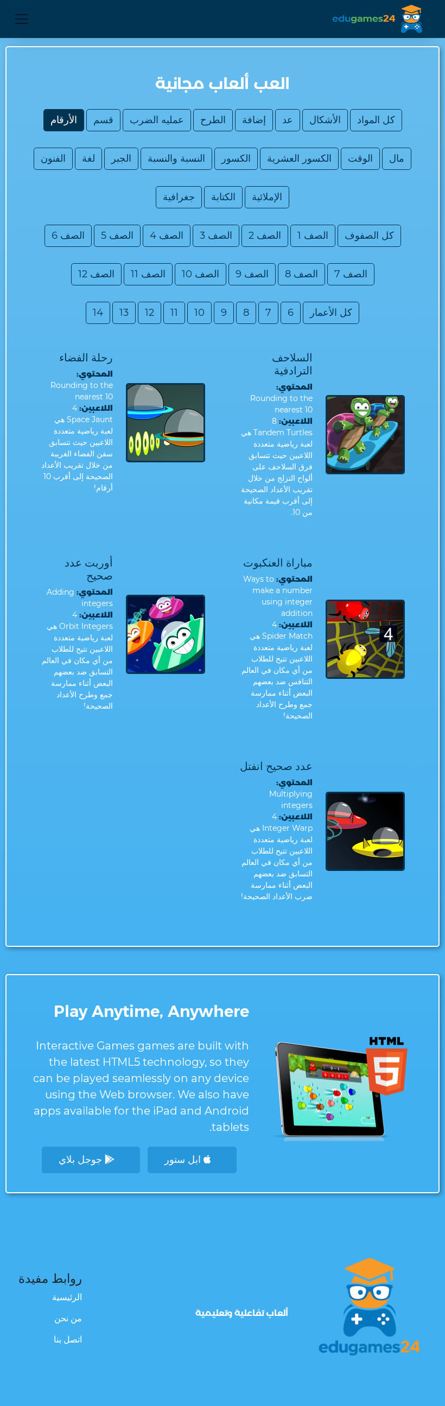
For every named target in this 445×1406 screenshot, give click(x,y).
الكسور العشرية (299, 158)
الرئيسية (67, 1297)
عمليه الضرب (157, 120)
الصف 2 (265, 235)
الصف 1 (312, 235)
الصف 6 (68, 235)
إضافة (254, 120)
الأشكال (325, 120)
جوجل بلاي (82, 1160)
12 (149, 313)
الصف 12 (96, 274)
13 (124, 313)
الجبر (121, 158)
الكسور (236, 158)
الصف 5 (117, 235)
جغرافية (179, 197)
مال (396, 158)
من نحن (68, 1318)
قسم (103, 120)
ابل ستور (184, 1160)
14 (98, 313)
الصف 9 (252, 274)
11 (174, 313)
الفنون (53, 158)
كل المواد (376, 120)
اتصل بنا (68, 1339)
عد (287, 120)
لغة (88, 158)
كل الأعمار (331, 313)
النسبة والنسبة (176, 158)
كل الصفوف (369, 235)
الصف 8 (301, 274)
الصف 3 (216, 235)
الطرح (213, 120)
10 (199, 313)
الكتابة (223, 197)
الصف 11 (148, 274)
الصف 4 (166, 235)
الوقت (360, 158)
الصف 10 (200, 274)
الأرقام (63, 120)
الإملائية (267, 197)
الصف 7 (350, 274)
